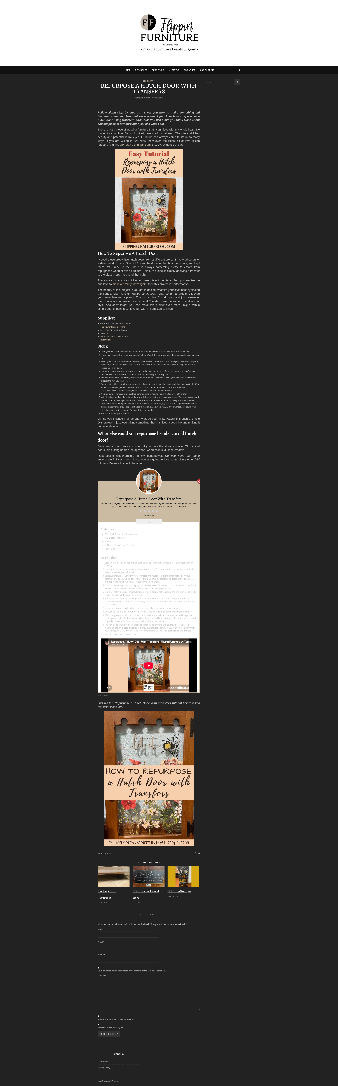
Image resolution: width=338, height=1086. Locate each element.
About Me (189, 70)
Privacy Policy (104, 1067)
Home (127, 70)
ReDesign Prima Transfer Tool (114, 336)
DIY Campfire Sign (179, 891)
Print (149, 522)
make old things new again (129, 284)
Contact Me (207, 70)
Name (101, 929)
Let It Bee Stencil (108, 330)
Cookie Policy (104, 1061)
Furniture (158, 70)
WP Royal (114, 1081)
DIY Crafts (141, 70)
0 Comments (157, 97)
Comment (102, 975)
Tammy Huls (105, 853)
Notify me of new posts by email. (112, 1027)
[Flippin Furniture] (169, 33)
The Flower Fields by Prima (112, 326)
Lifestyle (174, 70)
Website (101, 954)
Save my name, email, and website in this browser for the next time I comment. (132, 971)
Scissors (104, 333)
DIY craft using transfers (135, 144)
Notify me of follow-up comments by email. (116, 1019)
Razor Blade (105, 339)
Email (101, 942)
